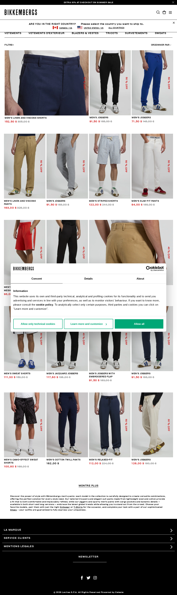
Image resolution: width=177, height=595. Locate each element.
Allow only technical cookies (38, 323)
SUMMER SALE (105, 2)
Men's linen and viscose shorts (26, 118)
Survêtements (136, 33)
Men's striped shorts (103, 201)
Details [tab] (88, 278)
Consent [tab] (36, 278)
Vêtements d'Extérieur (46, 33)
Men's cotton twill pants (63, 460)
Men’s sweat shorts (17, 374)
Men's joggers (141, 118)
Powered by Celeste (112, 592)
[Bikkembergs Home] (20, 12)
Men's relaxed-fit (101, 460)
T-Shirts (78, 507)
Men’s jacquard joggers (62, 374)
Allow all (139, 323)
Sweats (160, 33)
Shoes (13, 510)
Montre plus (89, 486)
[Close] (173, 2)
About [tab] (140, 278)
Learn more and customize (87, 323)
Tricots (112, 33)
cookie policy (44, 304)
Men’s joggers (99, 118)
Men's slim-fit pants (145, 201)
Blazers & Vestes (85, 33)
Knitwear (65, 507)
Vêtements (12, 33)
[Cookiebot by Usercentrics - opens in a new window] (148, 268)
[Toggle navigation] (170, 12)
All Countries (116, 28)
